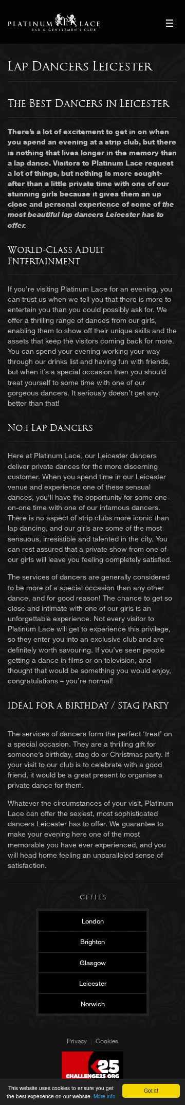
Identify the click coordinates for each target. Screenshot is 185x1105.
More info (105, 1096)
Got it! (151, 1090)
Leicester (92, 983)
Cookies (107, 1041)
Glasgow (93, 962)
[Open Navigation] (169, 23)
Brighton (92, 941)
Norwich (93, 1004)
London (93, 921)
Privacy (77, 1041)
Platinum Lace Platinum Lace (54, 22)
